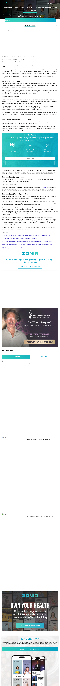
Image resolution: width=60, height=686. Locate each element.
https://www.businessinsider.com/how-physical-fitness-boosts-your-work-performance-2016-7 (26, 235)
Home (5, 15)
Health (15, 15)
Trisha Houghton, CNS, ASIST (16, 59)
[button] (30, 26)
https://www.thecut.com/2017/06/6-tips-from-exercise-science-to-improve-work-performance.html (27, 244)
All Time (44, 357)
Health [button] (7, 20)
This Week (16, 357)
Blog (9, 15)
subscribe (30, 163)
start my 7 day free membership (30, 266)
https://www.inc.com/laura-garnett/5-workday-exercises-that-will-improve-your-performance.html (27, 241)
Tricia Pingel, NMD (20, 61)
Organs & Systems (24, 15)
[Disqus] (30, 289)
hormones (43, 187)
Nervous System (34, 15)
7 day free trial (50, 3)
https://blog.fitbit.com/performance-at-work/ (13, 248)
